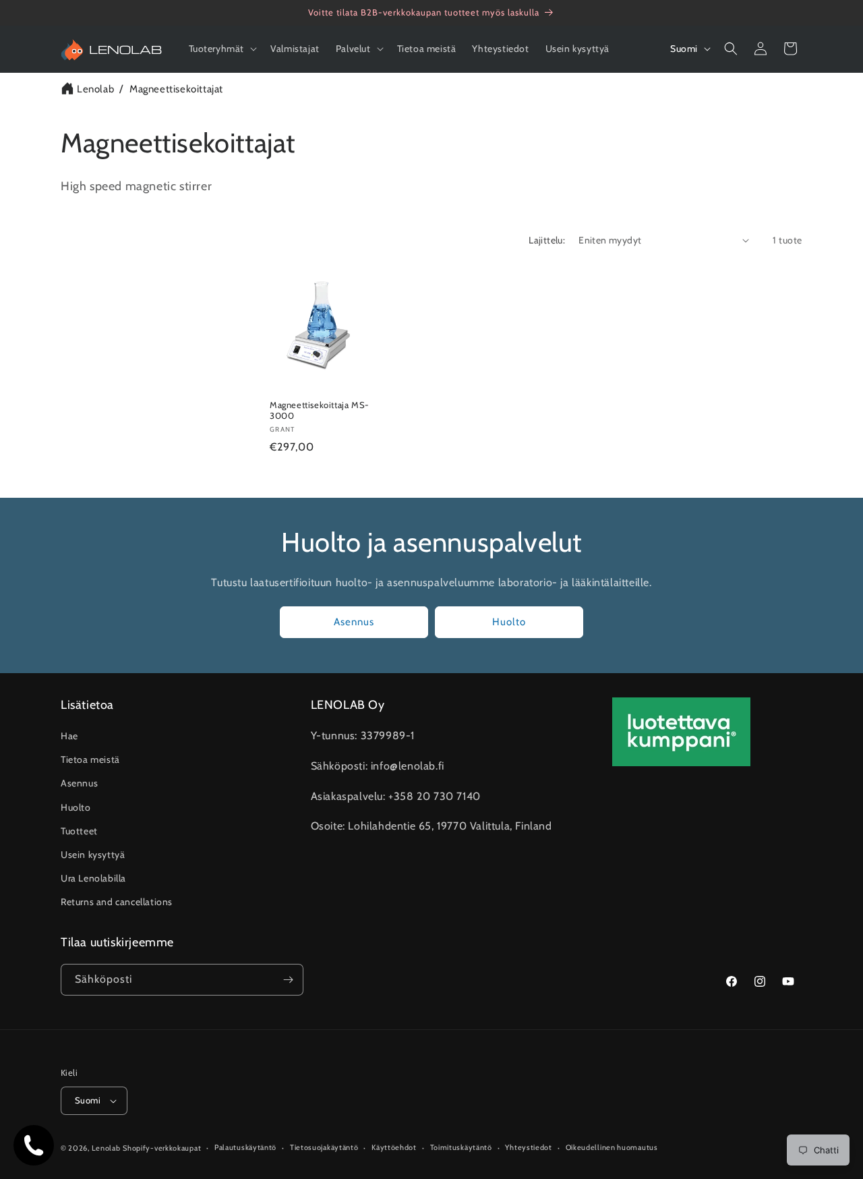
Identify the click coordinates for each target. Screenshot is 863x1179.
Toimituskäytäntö (461, 1147)
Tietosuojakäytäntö (324, 1147)
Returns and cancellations (117, 902)
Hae (69, 736)
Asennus (354, 622)
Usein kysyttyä (93, 855)
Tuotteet (79, 831)
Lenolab (95, 89)
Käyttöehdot (394, 1147)
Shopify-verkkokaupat (162, 1148)
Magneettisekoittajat (176, 89)
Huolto (509, 622)
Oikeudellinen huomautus (612, 1147)
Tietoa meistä (90, 759)
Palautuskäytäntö (245, 1147)
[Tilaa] (288, 980)
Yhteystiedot (528, 1147)
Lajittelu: (547, 240)
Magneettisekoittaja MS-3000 (319, 410)
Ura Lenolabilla (93, 878)
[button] (222, 48)
